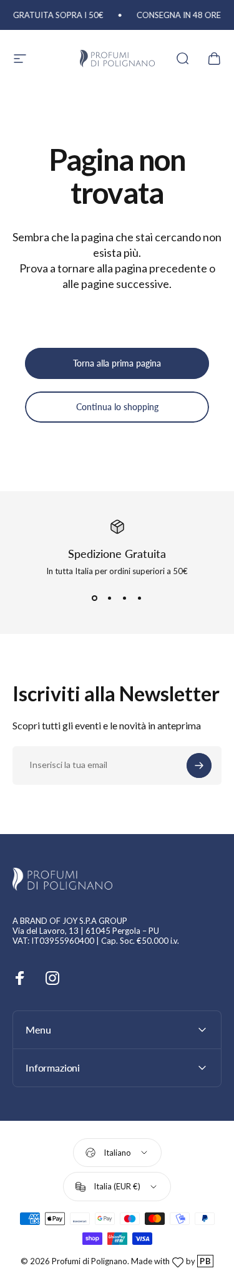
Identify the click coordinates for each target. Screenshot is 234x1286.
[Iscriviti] (199, 765)
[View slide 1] (94, 598)
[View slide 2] (109, 598)
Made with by (171, 1261)
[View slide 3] (124, 598)
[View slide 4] (139, 598)
